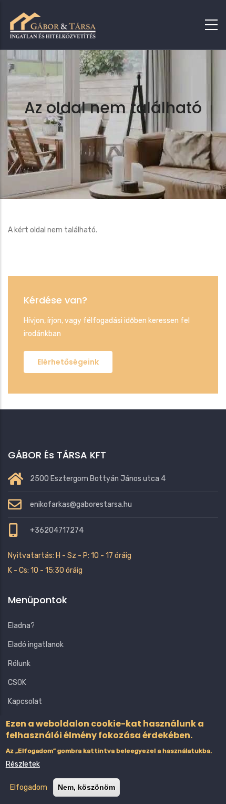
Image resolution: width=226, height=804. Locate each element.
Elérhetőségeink (68, 362)
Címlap (71, 135)
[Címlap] (52, 22)
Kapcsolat (25, 701)
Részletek (23, 764)
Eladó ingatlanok (36, 644)
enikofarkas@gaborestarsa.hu (81, 504)
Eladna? (21, 625)
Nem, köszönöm (86, 787)
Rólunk (19, 663)
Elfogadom (28, 787)
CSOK (17, 682)
